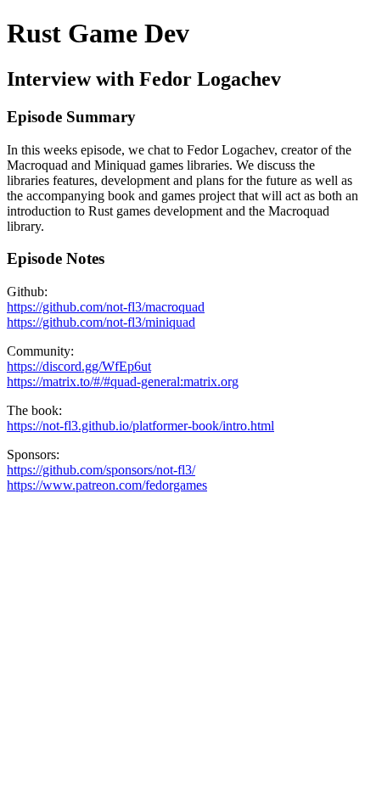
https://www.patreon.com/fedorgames (107, 485)
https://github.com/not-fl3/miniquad (101, 322)
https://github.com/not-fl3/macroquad (106, 307)
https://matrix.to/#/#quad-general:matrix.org (123, 381)
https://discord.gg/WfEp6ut (79, 366)
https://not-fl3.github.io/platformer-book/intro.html (140, 425)
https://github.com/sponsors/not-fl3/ (101, 470)
